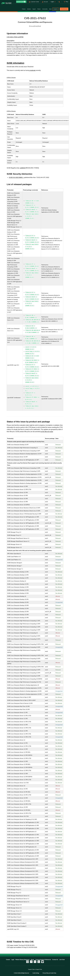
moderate (33, 70)
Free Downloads (64, 9)
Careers (8, 959)
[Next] (39, 26)
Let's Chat (62, 959)
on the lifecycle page (47, 431)
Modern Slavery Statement (22, 959)
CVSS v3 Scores (11, 111)
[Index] (36, 26)
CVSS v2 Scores (11, 77)
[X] (35, 961)
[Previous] (31, 26)
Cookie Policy (53, 973)
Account (46, 1)
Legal (12, 959)
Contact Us (55, 9)
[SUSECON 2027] (21, 2)
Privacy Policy (45, 973)
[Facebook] (31, 961)
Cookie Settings (36, 973)
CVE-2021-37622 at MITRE (15, 37)
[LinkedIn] (38, 961)
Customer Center (35, 1)
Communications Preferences (43, 959)
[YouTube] (27, 961)
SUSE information (15, 63)
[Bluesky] (42, 961)
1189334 (22, 168)
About (32, 959)
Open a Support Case (37, 969)
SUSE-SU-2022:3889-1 (16, 177)
